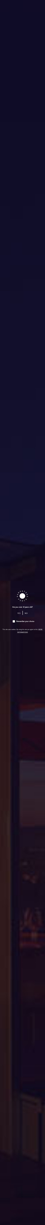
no (26, 613)
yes (19, 613)
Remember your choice (25, 621)
